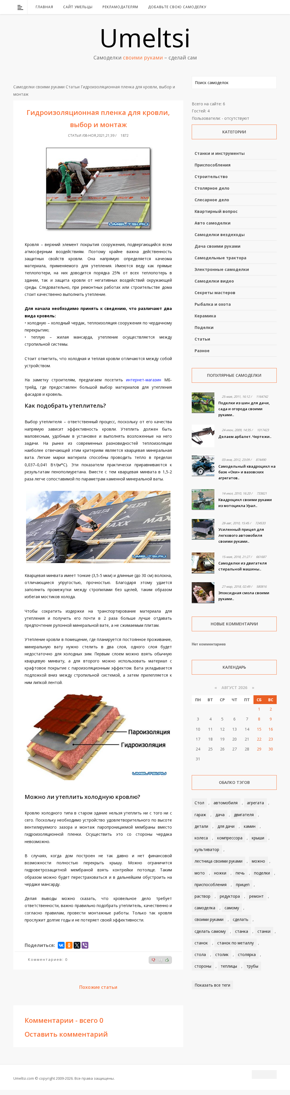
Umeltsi (145, 37)
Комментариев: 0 (48, 959)
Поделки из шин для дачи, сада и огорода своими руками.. (244, 408)
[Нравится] (167, 960)
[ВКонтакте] (243, 7)
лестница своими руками (218, 861)
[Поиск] (273, 7)
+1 (160, 960)
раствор (202, 896)
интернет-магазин (143, 379)
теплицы (229, 966)
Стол (199, 802)
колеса (201, 838)
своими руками (209, 919)
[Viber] (85, 945)
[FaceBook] (250, 7)
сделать (240, 919)
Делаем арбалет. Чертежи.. (244, 436)
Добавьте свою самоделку (177, 7)
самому (232, 907)
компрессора (229, 838)
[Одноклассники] (69, 945)
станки (263, 931)
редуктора (230, 896)
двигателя (244, 814)
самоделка (205, 907)
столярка (247, 954)
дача (220, 814)
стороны (203, 966)
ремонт (256, 896)
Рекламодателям (120, 7)
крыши (258, 838)
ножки (220, 873)
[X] (77, 945)
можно (258, 861)
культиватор (207, 849)
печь (240, 873)
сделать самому (210, 931)
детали (201, 826)
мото (200, 873)
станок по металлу (235, 943)
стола (200, 954)
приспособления (211, 884)
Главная (44, 7)
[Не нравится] (153, 960)
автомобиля (226, 802)
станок (201, 943)
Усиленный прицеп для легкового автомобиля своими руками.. (241, 535)
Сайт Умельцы (78, 7)
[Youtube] (258, 7)
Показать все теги (212, 985)
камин (249, 826)
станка (241, 931)
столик (222, 954)
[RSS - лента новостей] (265, 7)
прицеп (243, 884)
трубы (252, 966)
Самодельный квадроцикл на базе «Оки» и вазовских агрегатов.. (247, 472)
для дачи (226, 826)
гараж (200, 814)
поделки (262, 873)
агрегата (255, 802)
